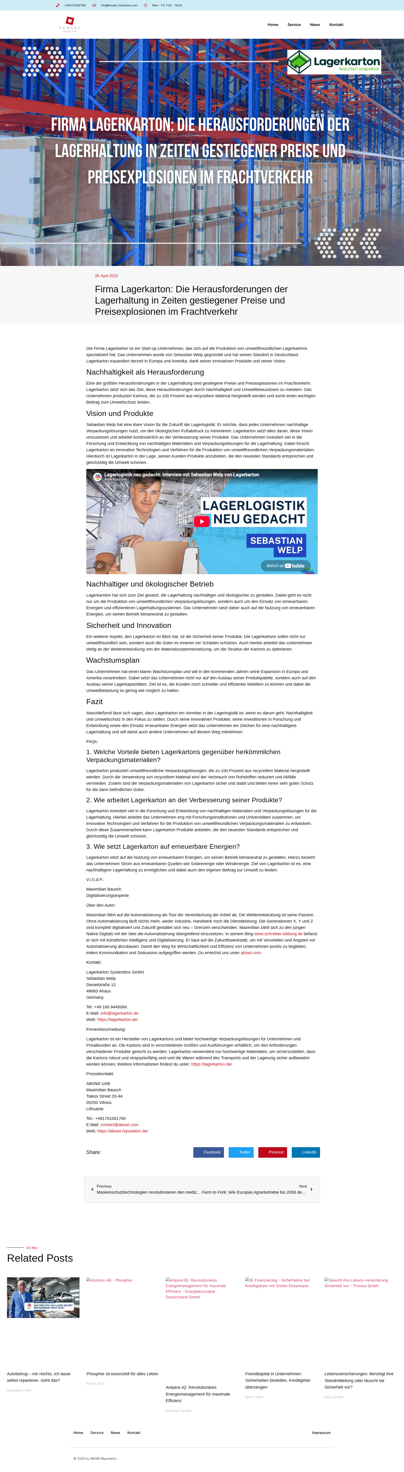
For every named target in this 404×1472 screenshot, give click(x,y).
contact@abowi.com (119, 1124)
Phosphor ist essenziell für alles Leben (122, 1374)
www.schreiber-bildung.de (278, 933)
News (315, 24)
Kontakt (336, 24)
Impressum (321, 1432)
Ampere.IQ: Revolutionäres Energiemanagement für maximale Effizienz (198, 1394)
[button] (208, 1152)
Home (273, 24)
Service (294, 24)
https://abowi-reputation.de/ (122, 1131)
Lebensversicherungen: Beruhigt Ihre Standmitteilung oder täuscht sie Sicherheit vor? (359, 1381)
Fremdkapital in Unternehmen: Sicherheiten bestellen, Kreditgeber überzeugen (278, 1381)
